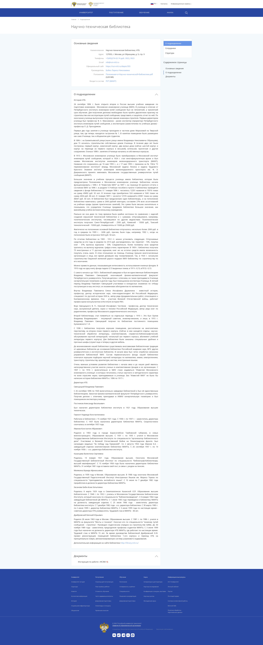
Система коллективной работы (178, 601)
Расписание (123, 582)
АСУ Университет (173, 582)
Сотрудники (170, 48)
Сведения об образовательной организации (126, 625)
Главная (73, 19)
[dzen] (128, 635)
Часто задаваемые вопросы (104, 596)
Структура (169, 53)
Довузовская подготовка (103, 601)
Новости (74, 591)
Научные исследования (151, 587)
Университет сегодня (78, 582)
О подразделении (173, 43)
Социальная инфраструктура (80, 606)
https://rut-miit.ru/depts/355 (118, 66)
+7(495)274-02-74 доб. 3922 (117, 58)
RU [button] (155, 4)
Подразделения (85, 19)
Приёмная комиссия (101, 610)
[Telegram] (123, 635)
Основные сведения (175, 68)
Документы (170, 76)
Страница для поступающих (104, 582)
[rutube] (119, 635)
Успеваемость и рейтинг (127, 587)
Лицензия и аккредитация (127, 596)
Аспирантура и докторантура (153, 582)
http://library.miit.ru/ (130, 543)
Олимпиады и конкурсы (103, 606)
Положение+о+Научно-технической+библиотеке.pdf (129, 74)
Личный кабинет (173, 587)
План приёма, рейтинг (102, 587)
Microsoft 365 (172, 606)
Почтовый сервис (173, 596)
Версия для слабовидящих (164, 629)
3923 (132, 58)
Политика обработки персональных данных (175, 611)
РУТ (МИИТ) (111, 81)
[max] (132, 635)
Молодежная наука (150, 601)
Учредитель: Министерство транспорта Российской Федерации (132, 629)
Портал (170, 591)
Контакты (164, 4)
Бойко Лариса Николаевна (118, 70)
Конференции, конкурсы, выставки (155, 591)
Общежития (75, 610)
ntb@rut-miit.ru (112, 62)
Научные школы (149, 596)
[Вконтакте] (114, 635)
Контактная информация (79, 596)
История (74, 601)
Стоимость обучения (102, 591)
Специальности (124, 591)
